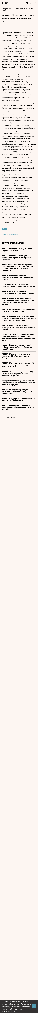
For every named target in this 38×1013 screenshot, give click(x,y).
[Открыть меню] (35, 3)
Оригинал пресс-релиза (10, 235)
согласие (7, 1006)
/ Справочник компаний (19, 9)
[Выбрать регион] (31, 3)
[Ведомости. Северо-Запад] (6, 2)
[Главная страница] (2, 3)
